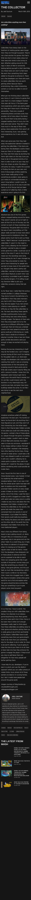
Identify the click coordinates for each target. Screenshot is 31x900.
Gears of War (4, 731)
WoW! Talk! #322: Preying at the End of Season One (21, 782)
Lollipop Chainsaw (20, 731)
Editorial (3, 16)
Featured (9, 16)
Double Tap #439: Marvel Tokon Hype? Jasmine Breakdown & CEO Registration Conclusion (21, 773)
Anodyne (3, 728)
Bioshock (10, 728)
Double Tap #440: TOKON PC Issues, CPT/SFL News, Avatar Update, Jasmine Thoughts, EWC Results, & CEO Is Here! (21, 751)
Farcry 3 (26, 728)
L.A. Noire (12, 731)
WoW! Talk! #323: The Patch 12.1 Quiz (22, 761)
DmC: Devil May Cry (18, 728)
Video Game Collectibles (12, 735)
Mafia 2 (3, 735)
